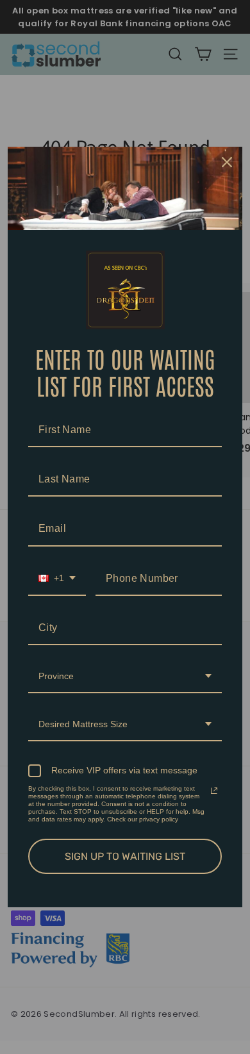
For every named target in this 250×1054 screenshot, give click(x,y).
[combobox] (57, 579)
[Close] (227, 162)
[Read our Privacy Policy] (214, 790)
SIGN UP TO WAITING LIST (125, 856)
